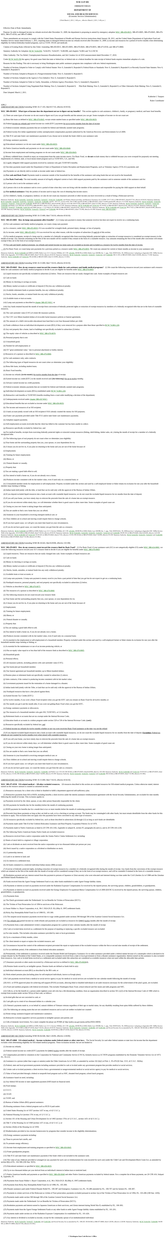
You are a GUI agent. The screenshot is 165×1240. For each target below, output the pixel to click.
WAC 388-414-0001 (151, 547)
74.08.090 (59, 200)
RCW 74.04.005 (20, 200)
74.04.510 (51, 200)
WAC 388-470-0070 (47, 333)
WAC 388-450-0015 (123, 32)
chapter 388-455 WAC (43, 302)
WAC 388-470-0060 (43, 354)
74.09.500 (102, 1028)
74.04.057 (44, 200)
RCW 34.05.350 (15, 59)
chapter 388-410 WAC (38, 399)
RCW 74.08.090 (84, 205)
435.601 (72, 253)
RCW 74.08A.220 (112, 325)
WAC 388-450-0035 (88, 119)
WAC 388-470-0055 (81, 249)
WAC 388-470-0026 (78, 962)
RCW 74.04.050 (35, 51)
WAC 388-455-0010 (30, 228)
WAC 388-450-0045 (68, 152)
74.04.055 (37, 200)
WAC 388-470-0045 (36, 119)
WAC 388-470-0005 (85, 269)
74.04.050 (29, 200)
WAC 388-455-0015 (28, 232)
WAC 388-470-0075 (32, 587)
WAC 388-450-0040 (62, 148)
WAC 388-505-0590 (108, 209)
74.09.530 (26, 207)
